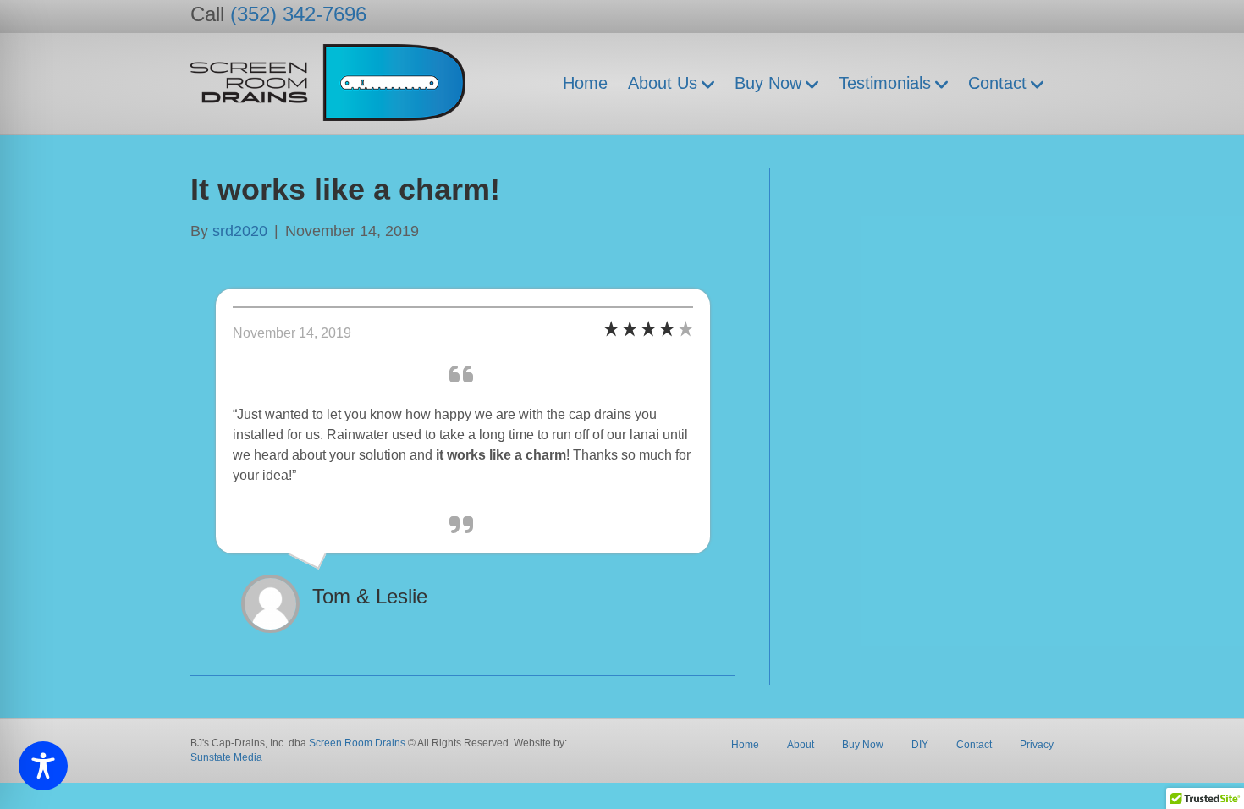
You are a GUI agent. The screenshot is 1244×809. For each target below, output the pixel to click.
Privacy (1037, 745)
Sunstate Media (226, 757)
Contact (997, 83)
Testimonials (885, 83)
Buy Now (768, 83)
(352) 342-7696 (298, 14)
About (800, 745)
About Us (662, 83)
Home (585, 83)
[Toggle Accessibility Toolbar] (43, 766)
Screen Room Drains (357, 743)
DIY (919, 745)
